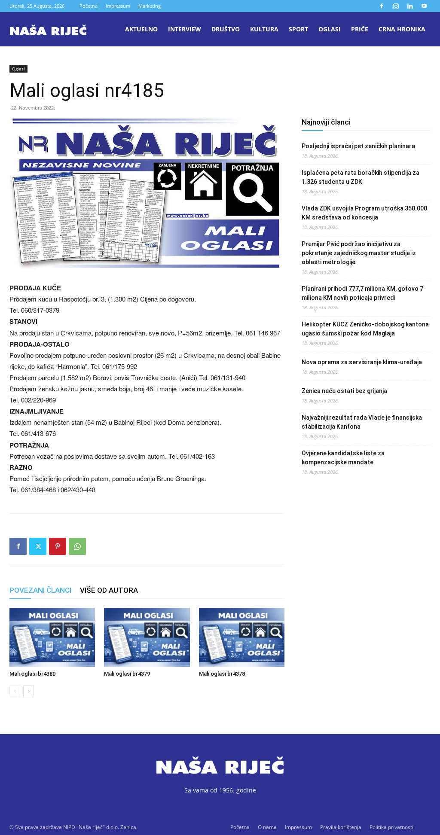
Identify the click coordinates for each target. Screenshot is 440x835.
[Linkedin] (409, 6)
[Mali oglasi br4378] (241, 637)
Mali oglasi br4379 (127, 673)
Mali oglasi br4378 (222, 673)
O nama (267, 827)
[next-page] (28, 691)
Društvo (225, 29)
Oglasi (329, 29)
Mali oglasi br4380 (32, 673)
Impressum (118, 6)
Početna (88, 6)
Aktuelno (141, 29)
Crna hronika (402, 29)
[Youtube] (424, 6)
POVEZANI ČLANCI (40, 590)
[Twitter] (37, 546)
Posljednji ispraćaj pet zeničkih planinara (358, 146)
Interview (184, 29)
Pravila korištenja (340, 827)
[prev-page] (14, 691)
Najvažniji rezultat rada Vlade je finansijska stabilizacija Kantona (362, 422)
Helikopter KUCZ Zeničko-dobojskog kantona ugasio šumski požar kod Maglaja (365, 329)
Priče (359, 29)
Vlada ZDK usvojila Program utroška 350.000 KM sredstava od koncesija (364, 213)
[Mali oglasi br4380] (52, 637)
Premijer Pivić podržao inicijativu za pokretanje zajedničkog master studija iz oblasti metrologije (359, 253)
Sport (298, 29)
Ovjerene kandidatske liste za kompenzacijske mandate (343, 458)
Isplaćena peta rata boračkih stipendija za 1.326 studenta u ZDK (360, 177)
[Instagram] (395, 6)
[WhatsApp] (77, 546)
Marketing (149, 6)
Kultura (264, 29)
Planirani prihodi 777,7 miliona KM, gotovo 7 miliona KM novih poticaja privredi (362, 293)
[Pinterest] (57, 546)
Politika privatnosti (391, 827)
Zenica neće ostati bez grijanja (344, 390)
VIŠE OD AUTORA (109, 590)
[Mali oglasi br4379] (146, 637)
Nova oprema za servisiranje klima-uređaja (362, 362)
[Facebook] (381, 6)
